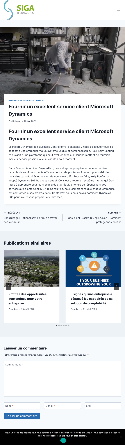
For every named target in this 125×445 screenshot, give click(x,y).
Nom (9, 405)
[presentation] (31, 268)
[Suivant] (116, 286)
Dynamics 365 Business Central (26, 100)
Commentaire (14, 364)
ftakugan (16, 121)
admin (15, 309)
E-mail (50, 405)
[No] (121, 436)
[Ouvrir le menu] (118, 9)
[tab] (56, 325)
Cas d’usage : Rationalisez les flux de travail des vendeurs (30, 218)
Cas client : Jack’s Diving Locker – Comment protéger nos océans (94, 218)
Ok (63, 440)
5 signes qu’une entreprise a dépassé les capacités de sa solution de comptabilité (91, 298)
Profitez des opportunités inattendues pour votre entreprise (27, 298)
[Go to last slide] (8, 286)
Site (88, 405)
